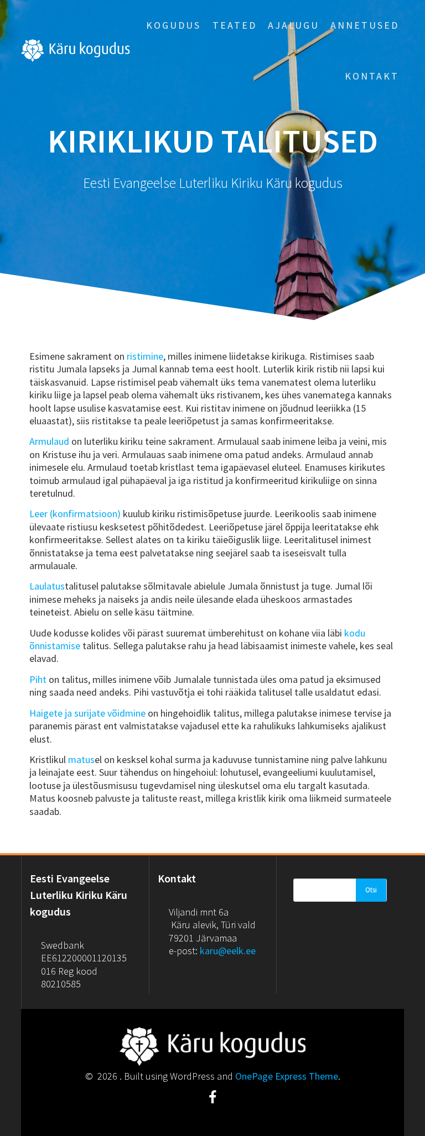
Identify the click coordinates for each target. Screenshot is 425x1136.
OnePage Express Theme (286, 1076)
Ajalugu (293, 25)
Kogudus (173, 25)
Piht (37, 679)
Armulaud (49, 441)
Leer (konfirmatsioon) (75, 513)
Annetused (364, 25)
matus (81, 759)
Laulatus (47, 586)
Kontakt (372, 76)
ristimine (145, 356)
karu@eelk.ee (228, 950)
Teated (234, 25)
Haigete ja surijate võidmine (87, 713)
